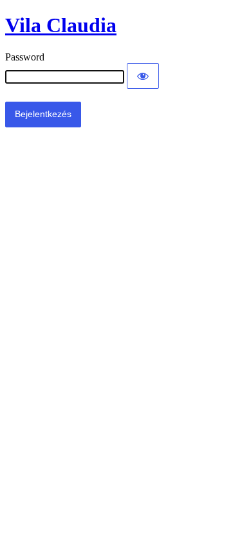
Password (24, 56)
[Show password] (143, 76)
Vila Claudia (60, 25)
